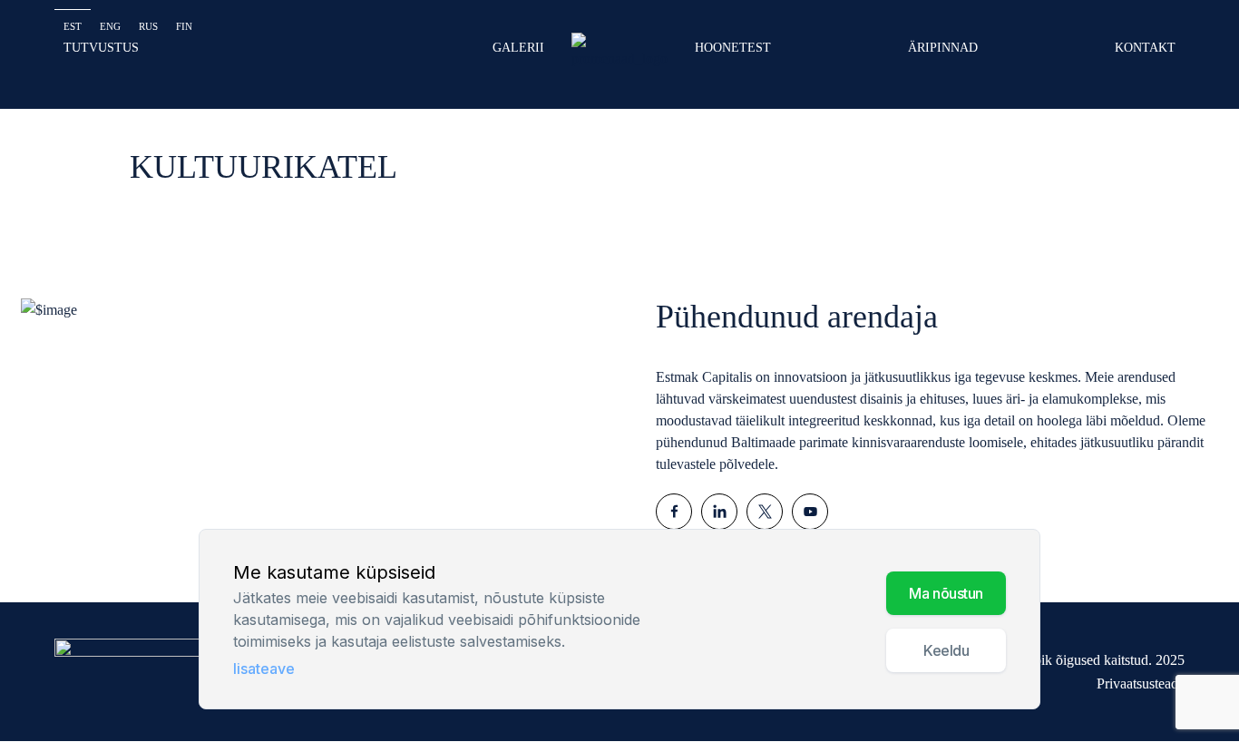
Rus (148, 26)
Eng (110, 26)
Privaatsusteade (1141, 683)
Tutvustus (101, 47)
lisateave (264, 669)
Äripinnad (943, 47)
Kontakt (1145, 47)
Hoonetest (733, 47)
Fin (184, 26)
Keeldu (946, 651)
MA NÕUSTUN (946, 594)
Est (72, 26)
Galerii (518, 47)
